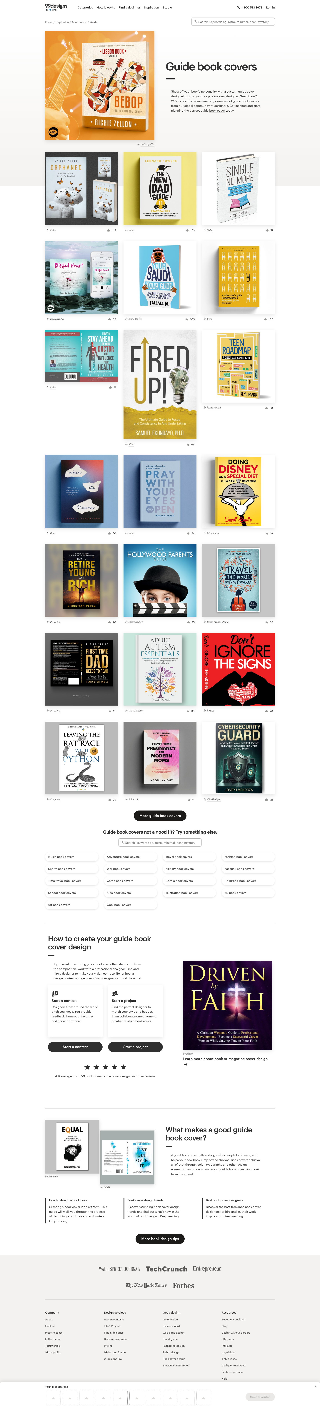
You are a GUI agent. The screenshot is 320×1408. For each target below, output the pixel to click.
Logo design (170, 1319)
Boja (131, 229)
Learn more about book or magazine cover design (225, 1059)
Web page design (173, 1332)
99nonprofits (53, 1352)
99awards (228, 1339)
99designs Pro (113, 1358)
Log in (270, 7)
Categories (85, 7)
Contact (50, 1325)
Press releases (54, 1332)
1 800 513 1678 (251, 7)
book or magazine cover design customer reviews (121, 1076)
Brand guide (170, 1339)
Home (49, 22)
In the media (53, 1339)
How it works (106, 7)
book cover (217, 110)
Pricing (108, 1345)
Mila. (53, 229)
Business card (171, 1325)
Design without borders (236, 1332)
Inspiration (151, 7)
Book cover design (174, 1358)
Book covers (79, 22)
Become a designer (233, 1319)
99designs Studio (115, 1352)
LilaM (107, 1187)
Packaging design (174, 1345)
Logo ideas (228, 1352)
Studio (167, 7)
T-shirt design (171, 1352)
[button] (315, 1386)
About (48, 1319)
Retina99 (55, 799)
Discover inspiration (116, 1339)
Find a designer (129, 7)
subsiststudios (136, 621)
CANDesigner (136, 710)
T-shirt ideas (229, 1358)
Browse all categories (176, 1365)
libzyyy (210, 710)
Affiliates (227, 1345)
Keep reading (58, 1221)
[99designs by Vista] (56, 7)
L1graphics (213, 532)
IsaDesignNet (147, 144)
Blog (224, 1325)
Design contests (114, 1319)
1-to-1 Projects (112, 1325)
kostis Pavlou (135, 318)
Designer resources (233, 1365)
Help (224, 1378)
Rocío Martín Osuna (218, 621)
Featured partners (233, 1371)
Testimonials (53, 1345)
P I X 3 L (55, 621)
